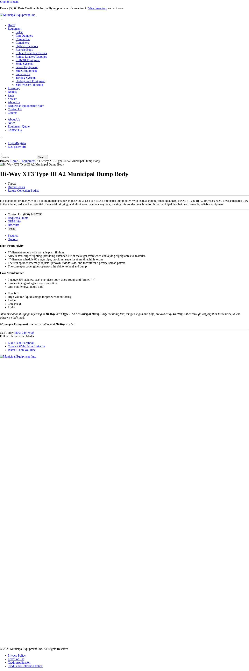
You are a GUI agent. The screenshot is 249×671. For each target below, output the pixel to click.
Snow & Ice (23, 74)
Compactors (23, 39)
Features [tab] (13, 235)
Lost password (17, 146)
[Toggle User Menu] (1, 137)
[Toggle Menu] (1, 19)
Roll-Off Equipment (28, 60)
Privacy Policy (17, 655)
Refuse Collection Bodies (31, 53)
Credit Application (19, 662)
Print (12, 228)
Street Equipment (26, 70)
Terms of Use (16, 659)
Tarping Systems (26, 77)
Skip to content (9, 1)
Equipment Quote (19, 126)
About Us (14, 102)
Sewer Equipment (27, 67)
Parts (11, 95)
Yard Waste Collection (29, 84)
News (11, 123)
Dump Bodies (16, 187)
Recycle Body (24, 49)
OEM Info (14, 221)
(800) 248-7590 (24, 332)
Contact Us (15, 109)
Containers (22, 42)
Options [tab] (13, 239)
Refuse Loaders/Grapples (31, 56)
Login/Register (17, 143)
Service (12, 98)
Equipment (14, 28)
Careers (12, 112)
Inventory (14, 88)
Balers (19, 32)
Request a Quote (18, 218)
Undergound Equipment (30, 81)
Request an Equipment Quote (26, 105)
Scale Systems (24, 63)
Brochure (13, 225)
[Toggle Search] (1, 154)
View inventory (97, 8)
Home (11, 25)
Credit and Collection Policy (25, 666)
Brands (12, 91)
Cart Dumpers (24, 35)
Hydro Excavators (27, 46)
